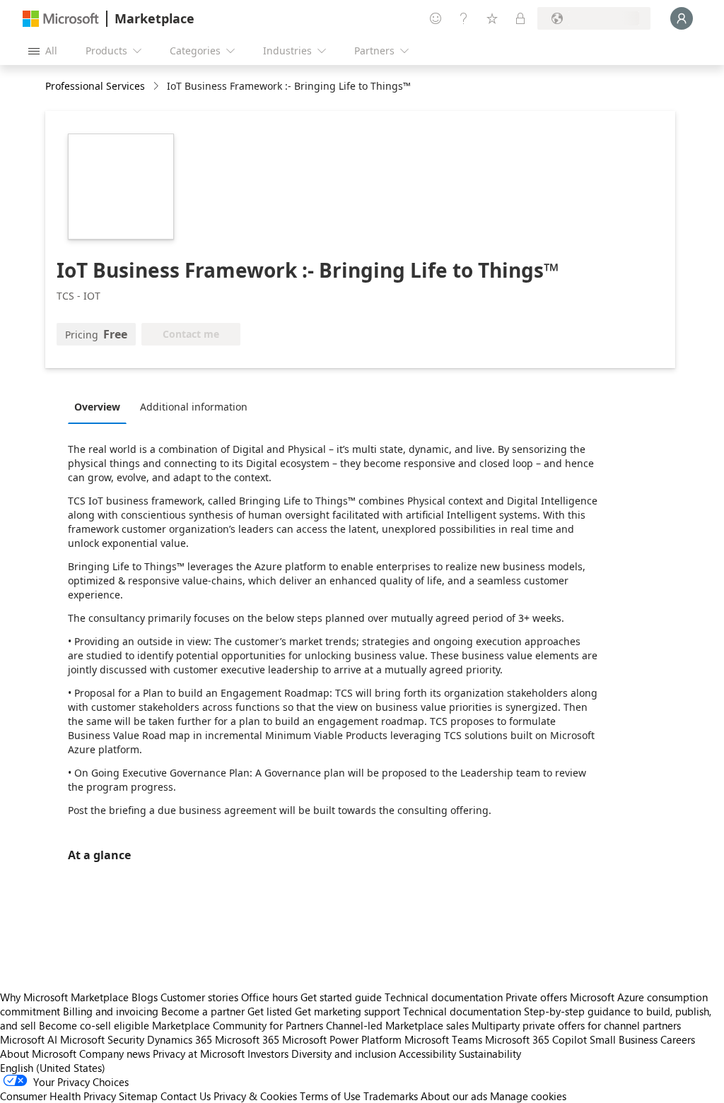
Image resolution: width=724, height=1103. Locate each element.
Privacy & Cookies (255, 1096)
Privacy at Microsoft (199, 1053)
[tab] (101, 406)
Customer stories (199, 997)
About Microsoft (38, 1053)
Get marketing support (347, 1011)
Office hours (269, 997)
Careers (677, 1039)
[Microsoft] (61, 19)
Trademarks (390, 1096)
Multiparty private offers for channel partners (576, 1025)
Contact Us (185, 1096)
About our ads (454, 1096)
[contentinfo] (157, 86)
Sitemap (138, 1096)
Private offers (536, 997)
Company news (114, 1053)
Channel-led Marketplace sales (397, 1025)
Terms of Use (330, 1096)
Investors (267, 1053)
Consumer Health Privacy (58, 1096)
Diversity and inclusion (343, 1053)
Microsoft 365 (247, 1039)
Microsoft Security (102, 1039)
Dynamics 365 (179, 1039)
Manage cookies (528, 1096)
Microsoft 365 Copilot (536, 1039)
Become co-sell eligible (94, 1025)
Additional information (193, 406)
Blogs (145, 997)
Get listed (269, 1011)
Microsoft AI (28, 1039)
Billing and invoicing (110, 1011)
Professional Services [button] (95, 86)
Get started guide (341, 997)
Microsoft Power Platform (342, 1039)
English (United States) (52, 1068)
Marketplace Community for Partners (237, 1025)
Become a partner (203, 1011)
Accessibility (427, 1053)
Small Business (624, 1039)
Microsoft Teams (443, 1039)
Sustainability (490, 1053)
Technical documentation (444, 997)
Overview (97, 406)
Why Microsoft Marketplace (64, 997)
